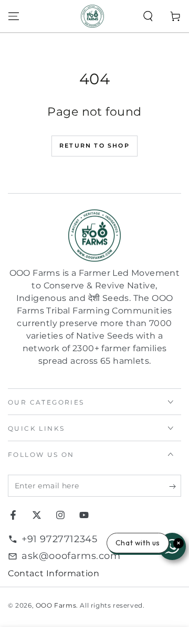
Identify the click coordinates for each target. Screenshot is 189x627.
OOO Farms (56, 605)
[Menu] (13, 16)
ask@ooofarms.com (71, 556)
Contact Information (53, 573)
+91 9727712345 (59, 539)
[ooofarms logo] (94, 235)
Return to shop (94, 145)
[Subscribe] (175, 486)
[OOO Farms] (92, 16)
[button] (148, 16)
